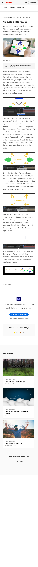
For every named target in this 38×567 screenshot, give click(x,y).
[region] (18, 373)
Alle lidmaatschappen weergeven (19, 318)
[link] (5, 8)
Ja (16, 333)
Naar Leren (19, 461)
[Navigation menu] (2, 2)
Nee (23, 333)
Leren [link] (5, 8)
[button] (25, 2)
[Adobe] (9, 2)
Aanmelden (33, 2)
